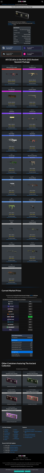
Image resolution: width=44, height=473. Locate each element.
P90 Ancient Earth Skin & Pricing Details (11, 283)
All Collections (7, 433)
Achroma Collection (14, 447)
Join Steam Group (28, 459)
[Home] (22, 1)
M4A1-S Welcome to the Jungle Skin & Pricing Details (12, 84)
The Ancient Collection (26, 36)
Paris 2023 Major (27, 43)
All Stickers (16, 434)
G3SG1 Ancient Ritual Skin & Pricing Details (32, 195)
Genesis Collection (14, 450)
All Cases (6, 431)
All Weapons (16, 438)
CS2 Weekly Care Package (30, 435)
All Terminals (6, 434)
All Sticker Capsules (16, 436)
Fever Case (12, 452)
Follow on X (22, 459)
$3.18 (30, 327)
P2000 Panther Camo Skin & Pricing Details (32, 217)
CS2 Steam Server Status (30, 429)
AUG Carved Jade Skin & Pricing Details (11, 173)
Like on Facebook (16, 459)
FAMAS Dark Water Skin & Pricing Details (11, 151)
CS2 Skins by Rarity (28, 437)
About (17, 457)
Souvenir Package (27, 34)
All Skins (15, 429)
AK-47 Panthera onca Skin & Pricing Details (32, 84)
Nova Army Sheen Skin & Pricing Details (11, 261)
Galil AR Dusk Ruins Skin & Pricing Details (32, 151)
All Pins (5, 439)
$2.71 (30, 306)
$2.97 (30, 321)
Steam (32, 466)
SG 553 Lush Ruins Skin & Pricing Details (32, 261)
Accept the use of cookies (19, 471)
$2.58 (31, 295)
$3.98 (30, 303)
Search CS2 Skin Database (30, 434)
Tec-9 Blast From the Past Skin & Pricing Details (32, 173)
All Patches (6, 438)
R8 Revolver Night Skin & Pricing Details (11, 239)
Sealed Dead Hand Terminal (15, 445)
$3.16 (30, 311)
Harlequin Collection (14, 448)
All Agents (6, 429)
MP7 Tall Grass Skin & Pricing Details (11, 217)
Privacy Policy (25, 457)
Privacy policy (27, 471)
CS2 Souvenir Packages (11, 4)
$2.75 (30, 324)
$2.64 (30, 319)
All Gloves (6, 436)
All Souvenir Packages (16, 432)
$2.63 (30, 308)
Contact (20, 457)
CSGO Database (4, 4)
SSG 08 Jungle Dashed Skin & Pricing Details (32, 239)
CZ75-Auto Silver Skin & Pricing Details (11, 195)
